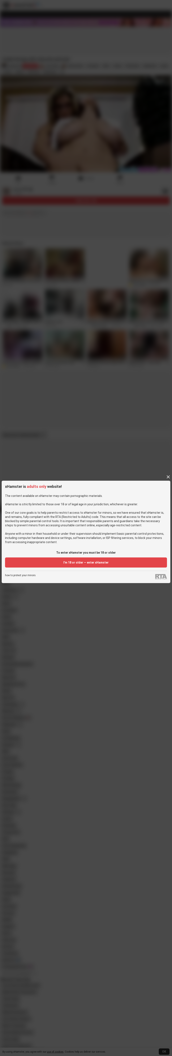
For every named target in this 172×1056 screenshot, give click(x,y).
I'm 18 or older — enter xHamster (86, 562)
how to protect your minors (20, 575)
